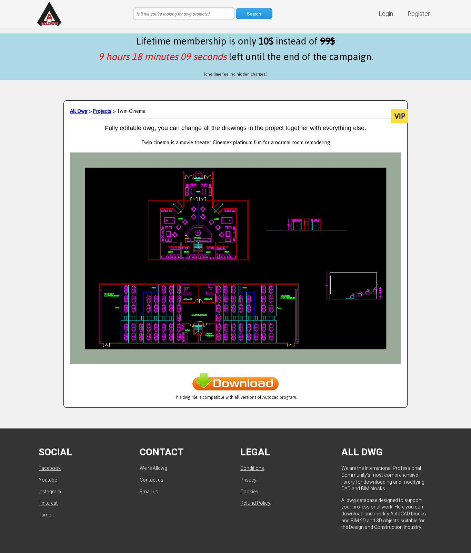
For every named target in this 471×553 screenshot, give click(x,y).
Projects (102, 111)
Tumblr (46, 514)
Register (419, 13)
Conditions (252, 468)
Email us (149, 491)
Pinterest (48, 503)
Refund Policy (255, 503)
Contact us (151, 480)
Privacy (248, 480)
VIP (399, 116)
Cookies (249, 491)
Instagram (50, 491)
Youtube (48, 480)
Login (386, 13)
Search (254, 13)
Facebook (50, 468)
